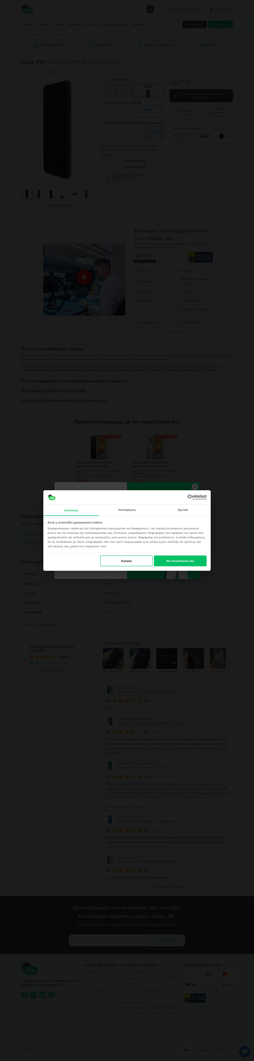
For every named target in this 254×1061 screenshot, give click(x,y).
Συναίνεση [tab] (71, 510)
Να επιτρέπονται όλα (180, 560)
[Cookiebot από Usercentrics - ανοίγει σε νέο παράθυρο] (190, 497)
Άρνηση (126, 560)
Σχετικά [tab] (183, 509)
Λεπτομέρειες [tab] (127, 509)
